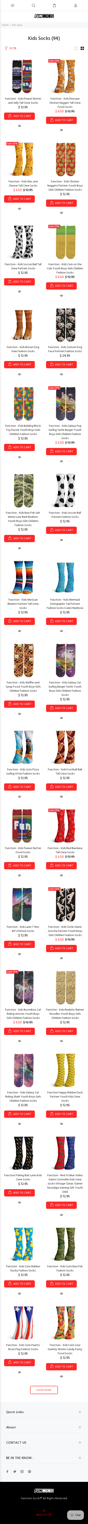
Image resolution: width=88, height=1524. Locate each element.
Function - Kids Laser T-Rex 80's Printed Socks (23, 929)
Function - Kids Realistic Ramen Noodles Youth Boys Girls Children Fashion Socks (65, 1013)
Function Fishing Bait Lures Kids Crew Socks (23, 1177)
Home (5, 25)
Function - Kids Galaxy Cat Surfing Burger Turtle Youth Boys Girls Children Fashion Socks (65, 688)
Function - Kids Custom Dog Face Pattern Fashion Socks (65, 349)
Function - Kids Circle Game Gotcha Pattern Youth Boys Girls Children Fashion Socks (65, 931)
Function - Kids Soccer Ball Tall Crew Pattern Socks (23, 266)
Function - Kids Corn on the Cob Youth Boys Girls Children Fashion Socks (65, 268)
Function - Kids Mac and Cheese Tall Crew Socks (23, 183)
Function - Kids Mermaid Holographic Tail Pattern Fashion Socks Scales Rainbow (65, 604)
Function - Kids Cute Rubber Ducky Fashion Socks (23, 1268)
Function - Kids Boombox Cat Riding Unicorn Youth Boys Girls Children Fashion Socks (23, 1013)
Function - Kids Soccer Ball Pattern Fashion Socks (65, 515)
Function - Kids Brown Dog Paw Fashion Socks (23, 349)
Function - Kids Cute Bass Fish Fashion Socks (65, 1268)
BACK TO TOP (44, 1515)
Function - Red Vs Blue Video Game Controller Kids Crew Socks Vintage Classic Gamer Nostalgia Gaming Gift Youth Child (65, 1183)
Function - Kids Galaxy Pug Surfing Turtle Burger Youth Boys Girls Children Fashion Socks (65, 432)
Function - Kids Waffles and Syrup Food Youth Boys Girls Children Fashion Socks (23, 686)
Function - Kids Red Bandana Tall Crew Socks (65, 850)
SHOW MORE (43, 1390)
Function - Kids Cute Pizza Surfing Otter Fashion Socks (23, 771)
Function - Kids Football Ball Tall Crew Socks (65, 771)
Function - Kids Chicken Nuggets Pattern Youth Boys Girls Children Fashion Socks (65, 185)
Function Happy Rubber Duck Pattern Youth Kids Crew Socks (65, 1096)
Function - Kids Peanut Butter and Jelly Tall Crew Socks (23, 100)
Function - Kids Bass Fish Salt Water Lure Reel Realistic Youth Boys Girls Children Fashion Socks (23, 519)
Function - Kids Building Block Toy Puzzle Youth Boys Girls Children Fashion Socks (23, 430)
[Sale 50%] (65, 76)
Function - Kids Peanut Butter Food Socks (23, 850)
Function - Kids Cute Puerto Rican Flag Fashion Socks (23, 1347)
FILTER (13, 48)
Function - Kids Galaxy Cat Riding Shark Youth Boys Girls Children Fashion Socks (23, 1096)
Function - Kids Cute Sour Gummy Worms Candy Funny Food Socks (65, 1349)
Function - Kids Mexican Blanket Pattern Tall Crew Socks (23, 604)
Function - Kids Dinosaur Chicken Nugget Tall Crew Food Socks (65, 102)
